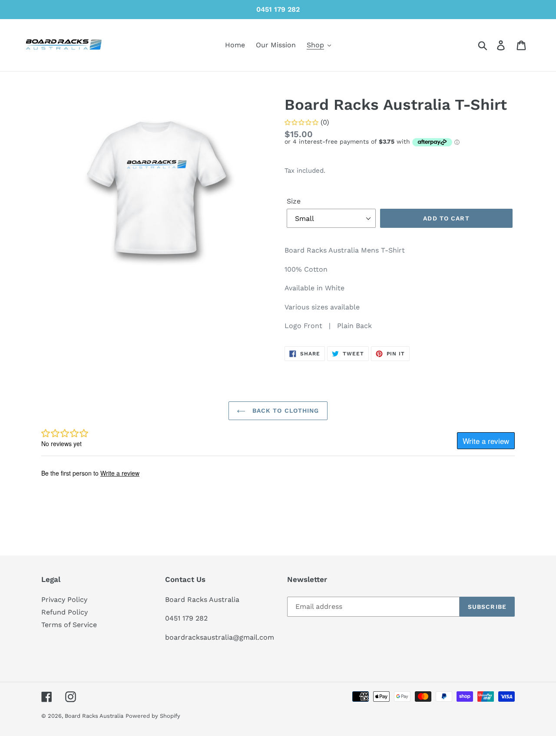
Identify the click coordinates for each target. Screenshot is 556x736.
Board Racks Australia (94, 716)
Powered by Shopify (153, 716)
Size (294, 201)
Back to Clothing (284, 410)
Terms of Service (69, 625)
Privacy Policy (64, 599)
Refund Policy (64, 612)
